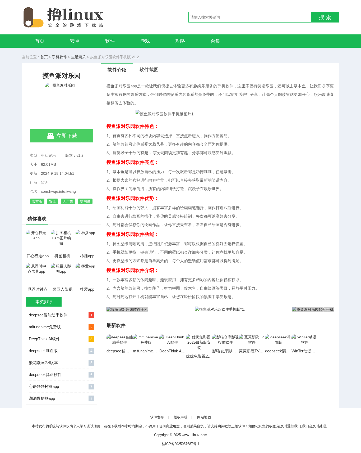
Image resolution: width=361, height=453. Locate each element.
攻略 (180, 41)
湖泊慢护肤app (60, 398)
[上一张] (163, 309)
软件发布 (157, 417)
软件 (110, 41)
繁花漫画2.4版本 (60, 362)
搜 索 (325, 17)
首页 (39, 41)
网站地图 (204, 417)
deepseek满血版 (60, 350)
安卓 (75, 41)
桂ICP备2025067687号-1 (180, 444)
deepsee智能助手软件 (60, 315)
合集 (215, 41)
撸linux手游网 (83, 17)
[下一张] (277, 309)
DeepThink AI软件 (60, 339)
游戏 (145, 41)
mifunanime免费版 (60, 327)
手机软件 (59, 57)
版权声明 (180, 417)
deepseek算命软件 (60, 374)
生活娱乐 (78, 57)
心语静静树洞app (60, 386)
